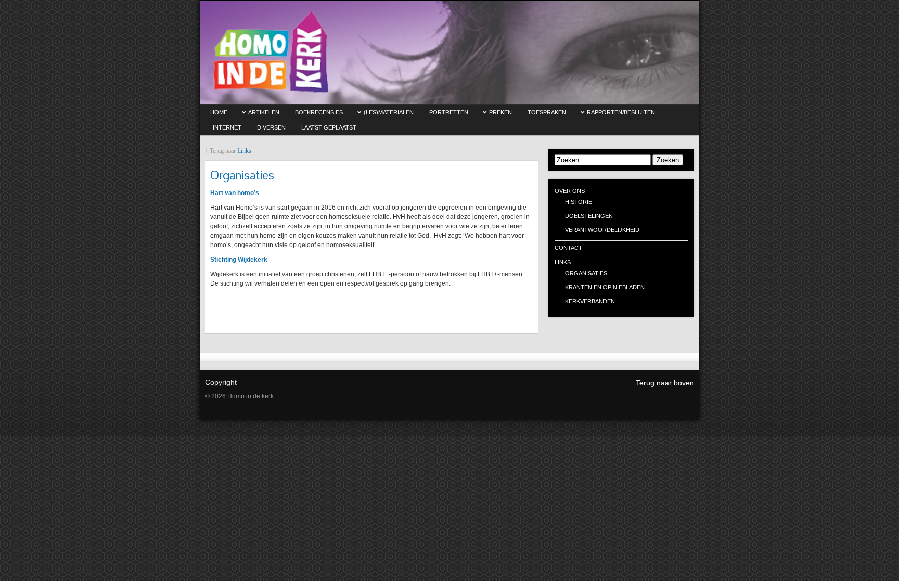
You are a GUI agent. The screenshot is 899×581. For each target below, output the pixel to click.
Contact (568, 247)
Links (244, 150)
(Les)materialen (389, 112)
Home (218, 112)
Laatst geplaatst (328, 127)
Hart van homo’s (234, 193)
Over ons (570, 191)
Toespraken (547, 112)
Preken (500, 112)
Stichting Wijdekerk (238, 259)
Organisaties (586, 273)
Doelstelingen (589, 216)
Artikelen (263, 112)
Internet (227, 127)
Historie (578, 202)
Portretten (448, 112)
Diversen (271, 127)
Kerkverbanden (590, 301)
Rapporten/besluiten (621, 112)
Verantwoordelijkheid (602, 230)
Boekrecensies (319, 112)
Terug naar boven (665, 383)
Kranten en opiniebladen (605, 287)
